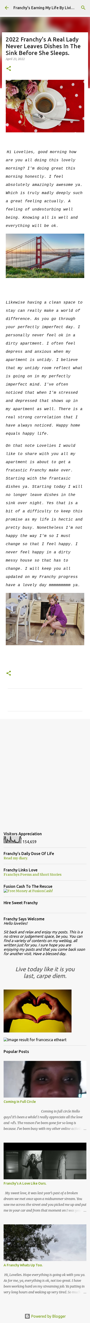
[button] (9, 69)
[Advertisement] (45, 771)
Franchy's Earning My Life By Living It (46, 8)
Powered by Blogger (48, 1316)
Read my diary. (16, 858)
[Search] (83, 8)
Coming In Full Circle (20, 1102)
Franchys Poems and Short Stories (32, 874)
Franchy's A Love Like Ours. (25, 1183)
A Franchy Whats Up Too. (23, 1265)
